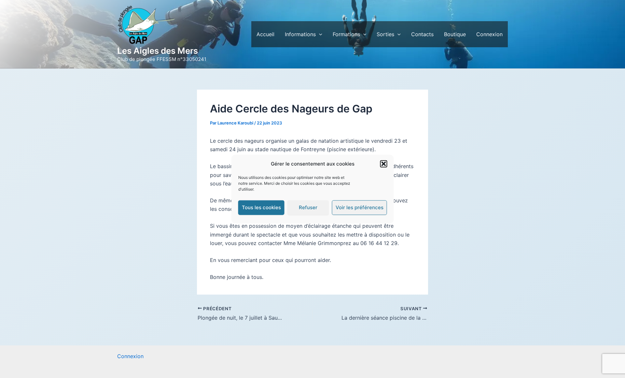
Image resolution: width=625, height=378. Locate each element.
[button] (384, 164)
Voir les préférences (359, 207)
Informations (300, 34)
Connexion (489, 34)
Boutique (455, 34)
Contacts (422, 34)
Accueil (265, 34)
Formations (346, 34)
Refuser (308, 207)
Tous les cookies (261, 207)
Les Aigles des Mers (157, 51)
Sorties (385, 34)
